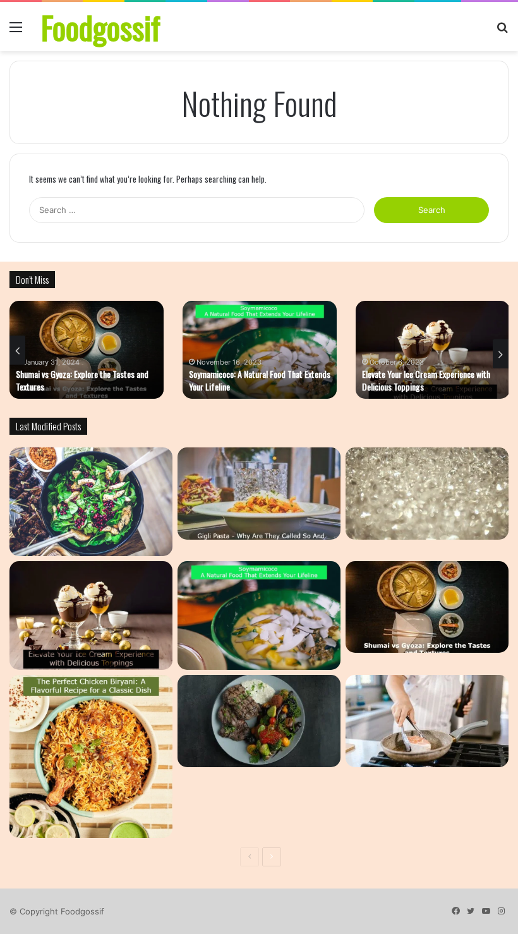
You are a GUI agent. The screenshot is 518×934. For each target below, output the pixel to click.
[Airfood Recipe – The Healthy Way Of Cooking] (259, 721)
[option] (86, 350)
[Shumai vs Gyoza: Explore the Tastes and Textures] (427, 607)
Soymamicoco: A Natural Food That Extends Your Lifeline (259, 380)
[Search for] (502, 31)
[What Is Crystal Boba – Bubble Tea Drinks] (427, 493)
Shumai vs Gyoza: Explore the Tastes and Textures (82, 380)
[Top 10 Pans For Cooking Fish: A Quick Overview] (427, 721)
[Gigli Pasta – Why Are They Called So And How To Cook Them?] (259, 493)
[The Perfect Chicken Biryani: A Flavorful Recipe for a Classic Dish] (90, 756)
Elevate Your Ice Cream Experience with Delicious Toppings (426, 380)
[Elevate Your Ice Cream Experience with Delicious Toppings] (90, 615)
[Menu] (15, 31)
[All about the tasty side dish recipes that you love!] (90, 501)
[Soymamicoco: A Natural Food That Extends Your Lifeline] (259, 615)
